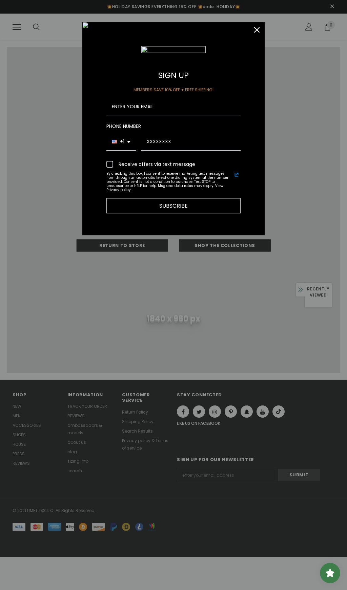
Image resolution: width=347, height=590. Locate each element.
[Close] (257, 30)
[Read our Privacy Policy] (236, 175)
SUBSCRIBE (173, 206)
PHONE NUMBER (123, 126)
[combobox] (121, 142)
